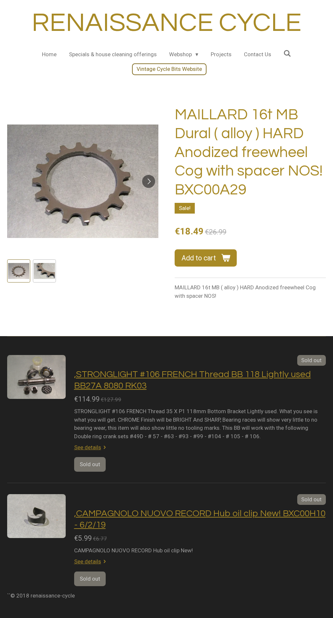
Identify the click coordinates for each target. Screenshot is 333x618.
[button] (18, 271)
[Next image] (148, 181)
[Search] (287, 54)
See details (87, 447)
